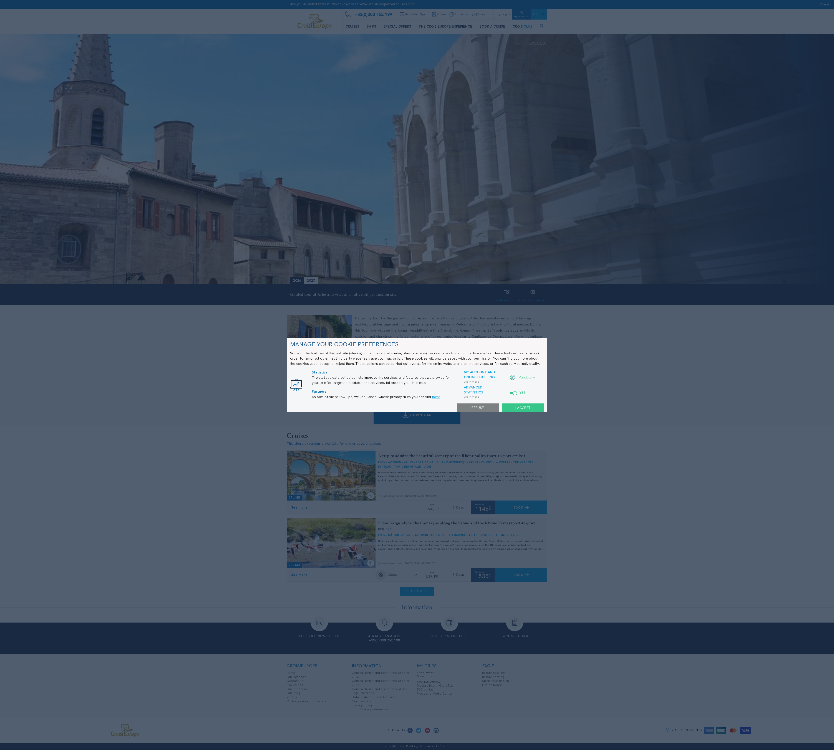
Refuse (478, 407)
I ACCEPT (522, 407)
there (436, 397)
